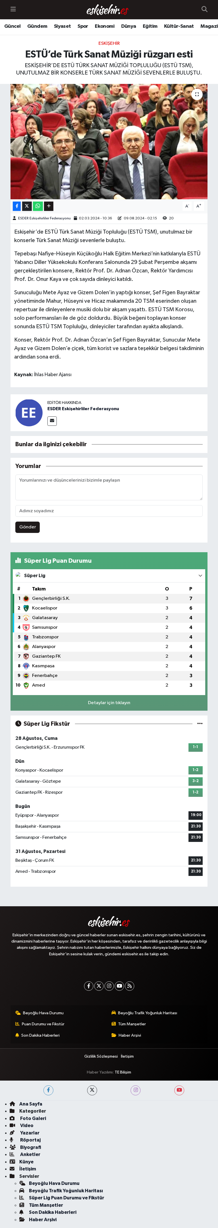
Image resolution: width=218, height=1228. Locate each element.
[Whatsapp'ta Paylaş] (38, 206)
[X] (99, 986)
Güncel (12, 26)
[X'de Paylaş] (27, 206)
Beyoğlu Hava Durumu (43, 1013)
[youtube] (179, 1090)
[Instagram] (109, 986)
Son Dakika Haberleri (40, 1035)
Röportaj (30, 1140)
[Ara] (204, 9)
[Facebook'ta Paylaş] (17, 206)
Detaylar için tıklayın (109, 702)
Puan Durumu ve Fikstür (43, 1024)
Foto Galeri (32, 1118)
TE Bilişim (123, 1072)
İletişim (127, 1056)
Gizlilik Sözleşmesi (101, 1056)
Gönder (27, 527)
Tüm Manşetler (132, 1024)
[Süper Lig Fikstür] (200, 723)
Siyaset (62, 26)
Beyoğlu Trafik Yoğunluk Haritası (147, 1013)
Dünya (128, 26)
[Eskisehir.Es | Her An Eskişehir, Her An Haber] (107, 10)
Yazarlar (29, 1132)
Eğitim (150, 26)
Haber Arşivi (130, 1035)
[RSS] (129, 986)
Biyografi (30, 1147)
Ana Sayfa (30, 1104)
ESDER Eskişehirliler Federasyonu (44, 218)
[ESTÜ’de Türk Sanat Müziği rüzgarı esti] (109, 141)
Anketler (29, 1154)
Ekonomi (104, 26)
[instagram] (136, 1090)
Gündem (37, 26)
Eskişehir (109, 43)
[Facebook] (88, 986)
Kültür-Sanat (179, 26)
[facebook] (48, 1090)
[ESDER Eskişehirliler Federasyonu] (29, 412)
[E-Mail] (52, 421)
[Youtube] (119, 986)
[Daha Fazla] (48, 206)
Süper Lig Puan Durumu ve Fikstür (66, 1197)
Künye (26, 1161)
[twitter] (92, 1090)
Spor (82, 26)
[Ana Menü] (13, 9)
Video (26, 1125)
